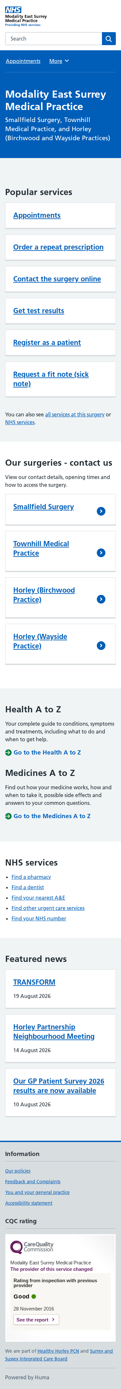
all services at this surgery (75, 414)
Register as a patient (47, 342)
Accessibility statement (28, 1203)
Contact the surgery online (57, 278)
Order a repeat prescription (58, 247)
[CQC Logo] (32, 1248)
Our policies (17, 1171)
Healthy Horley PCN (58, 1351)
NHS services (20, 422)
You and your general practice (37, 1192)
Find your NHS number (39, 918)
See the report (32, 1319)
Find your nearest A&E (38, 897)
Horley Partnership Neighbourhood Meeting (54, 1031)
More (58, 61)
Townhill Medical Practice (41, 548)
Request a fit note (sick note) (51, 379)
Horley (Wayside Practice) (40, 641)
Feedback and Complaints (32, 1182)
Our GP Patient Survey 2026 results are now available (58, 1085)
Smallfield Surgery (43, 506)
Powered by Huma (27, 1377)
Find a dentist (28, 887)
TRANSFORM (34, 982)
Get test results (38, 310)
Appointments (23, 61)
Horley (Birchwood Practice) (44, 594)
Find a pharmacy (31, 877)
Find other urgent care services (48, 908)
